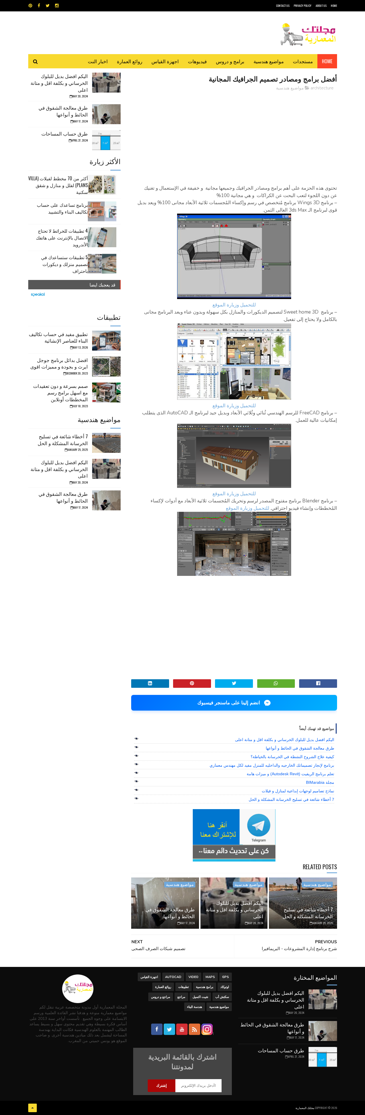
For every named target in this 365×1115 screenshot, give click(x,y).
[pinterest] (30, 5)
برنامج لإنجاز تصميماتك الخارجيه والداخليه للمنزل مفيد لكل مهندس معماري (272, 765)
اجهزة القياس (165, 61)
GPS (225, 977)
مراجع (181, 997)
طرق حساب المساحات (64, 133)
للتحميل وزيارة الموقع (234, 305)
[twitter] (48, 5)
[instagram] (57, 5)
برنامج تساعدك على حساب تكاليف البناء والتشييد (62, 208)
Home (327, 61)
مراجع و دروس (160, 997)
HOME (334, 5)
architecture (322, 88)
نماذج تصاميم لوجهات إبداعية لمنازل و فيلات (298, 791)
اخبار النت (98, 61)
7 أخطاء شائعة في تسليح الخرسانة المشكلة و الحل (291, 799)
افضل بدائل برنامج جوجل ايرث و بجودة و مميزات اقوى (59, 363)
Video (193, 977)
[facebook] (39, 5)
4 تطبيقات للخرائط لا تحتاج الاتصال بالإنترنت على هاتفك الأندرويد (62, 237)
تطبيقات (183, 987)
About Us (321, 5)
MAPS (210, 977)
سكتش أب (222, 997)
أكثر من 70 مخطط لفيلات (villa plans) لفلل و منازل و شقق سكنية (58, 185)
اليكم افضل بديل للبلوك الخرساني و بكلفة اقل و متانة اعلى (284, 739)
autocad (173, 977)
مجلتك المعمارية (304, 1108)
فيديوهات (197, 61)
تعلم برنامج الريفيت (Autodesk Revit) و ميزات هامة (290, 774)
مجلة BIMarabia (320, 782)
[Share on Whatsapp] (276, 683)
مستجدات (303, 61)
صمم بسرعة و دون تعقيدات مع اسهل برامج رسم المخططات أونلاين (60, 392)
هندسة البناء (194, 1007)
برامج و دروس (230, 61)
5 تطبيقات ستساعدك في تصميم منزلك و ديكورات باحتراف (64, 264)
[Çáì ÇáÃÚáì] (32, 1108)
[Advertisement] (234, 135)
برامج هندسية (204, 987)
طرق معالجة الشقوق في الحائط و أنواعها (300, 748)
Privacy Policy (302, 5)
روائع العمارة (129, 61)
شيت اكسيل (200, 997)
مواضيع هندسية (269, 61)
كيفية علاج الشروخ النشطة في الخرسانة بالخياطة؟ (292, 756)
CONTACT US (282, 5)
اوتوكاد (224, 987)
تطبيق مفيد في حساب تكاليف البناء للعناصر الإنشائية (58, 337)
